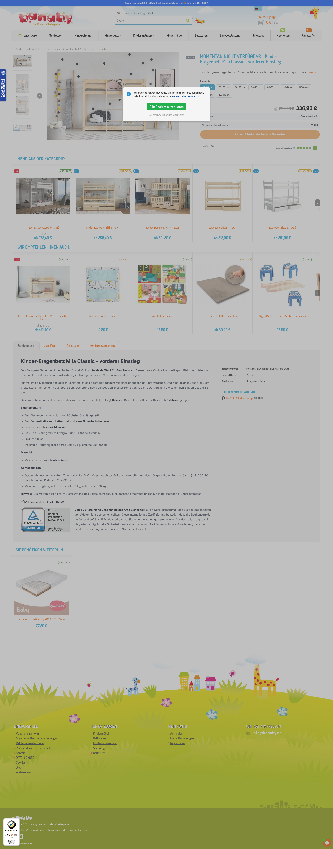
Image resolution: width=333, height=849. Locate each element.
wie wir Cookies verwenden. (186, 96)
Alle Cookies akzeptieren (167, 106)
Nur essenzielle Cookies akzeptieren (166, 114)
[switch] (11, 842)
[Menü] (17, 820)
